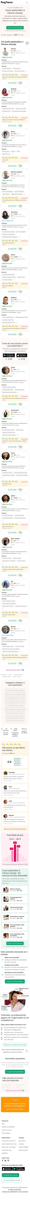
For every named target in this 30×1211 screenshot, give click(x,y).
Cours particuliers (18, 674)
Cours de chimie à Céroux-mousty (15, 716)
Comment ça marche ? (9, 1141)
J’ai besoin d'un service (11, 1175)
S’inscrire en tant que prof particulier (15, 1044)
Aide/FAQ (4, 1153)
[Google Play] (9, 355)
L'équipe (21, 1144)
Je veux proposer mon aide (12, 1180)
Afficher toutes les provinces (13, 1090)
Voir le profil (13, 83)
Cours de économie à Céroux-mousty (15, 709)
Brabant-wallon (7, 676)
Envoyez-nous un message (15, 1109)
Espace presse (23, 1150)
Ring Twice (4, 674)
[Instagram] (8, 1161)
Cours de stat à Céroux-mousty (15, 713)
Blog (3, 1124)
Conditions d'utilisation (14, 1189)
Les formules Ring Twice (9, 1144)
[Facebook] (2, 1161)
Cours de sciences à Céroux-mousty (15, 694)
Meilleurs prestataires (8, 1127)
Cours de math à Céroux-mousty (15, 690)
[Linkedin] (5, 1161)
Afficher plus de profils (13, 670)
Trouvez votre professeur (15, 27)
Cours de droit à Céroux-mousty (15, 720)
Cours (10, 674)
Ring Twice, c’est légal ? (9, 1147)
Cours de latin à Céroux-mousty (15, 705)
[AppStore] (21, 355)
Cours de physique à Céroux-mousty (15, 701)
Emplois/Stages (23, 1147)
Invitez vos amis (7, 1130)
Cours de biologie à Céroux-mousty (15, 698)
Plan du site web (23, 1191)
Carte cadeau (6, 1133)
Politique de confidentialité (9, 1191)
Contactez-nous (7, 1150)
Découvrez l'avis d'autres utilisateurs (15, 829)
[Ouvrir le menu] (27, 2)
